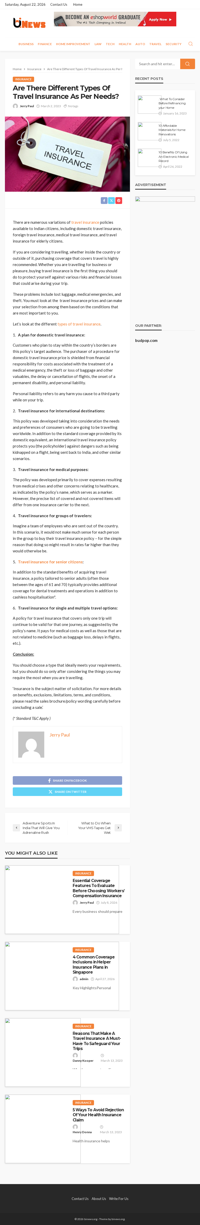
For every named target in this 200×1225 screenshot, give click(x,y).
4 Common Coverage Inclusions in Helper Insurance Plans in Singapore (94, 965)
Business (26, 44)
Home (77, 4)
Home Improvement (73, 44)
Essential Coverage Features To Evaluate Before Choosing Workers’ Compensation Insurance (99, 888)
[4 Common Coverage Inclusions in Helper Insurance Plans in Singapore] (62, 976)
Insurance (23, 79)
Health (125, 44)
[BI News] (29, 23)
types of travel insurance (79, 324)
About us (99, 1199)
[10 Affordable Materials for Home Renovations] (149, 131)
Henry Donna (82, 1132)
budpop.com (146, 340)
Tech (110, 44)
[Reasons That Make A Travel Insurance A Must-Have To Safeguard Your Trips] (43, 1052)
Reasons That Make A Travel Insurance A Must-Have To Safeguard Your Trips (97, 1041)
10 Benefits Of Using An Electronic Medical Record (174, 156)
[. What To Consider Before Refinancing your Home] (149, 104)
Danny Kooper (83, 1061)
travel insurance (85, 222)
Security (174, 44)
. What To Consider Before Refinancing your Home (172, 103)
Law (98, 44)
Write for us (118, 1199)
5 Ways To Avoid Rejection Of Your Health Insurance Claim (98, 1115)
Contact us (58, 4)
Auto (140, 44)
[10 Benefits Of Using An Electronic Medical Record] (149, 158)
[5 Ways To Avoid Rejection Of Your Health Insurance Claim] (43, 1129)
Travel (155, 44)
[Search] (190, 44)
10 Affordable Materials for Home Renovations (172, 130)
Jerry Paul (27, 106)
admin (84, 979)
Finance (45, 44)
